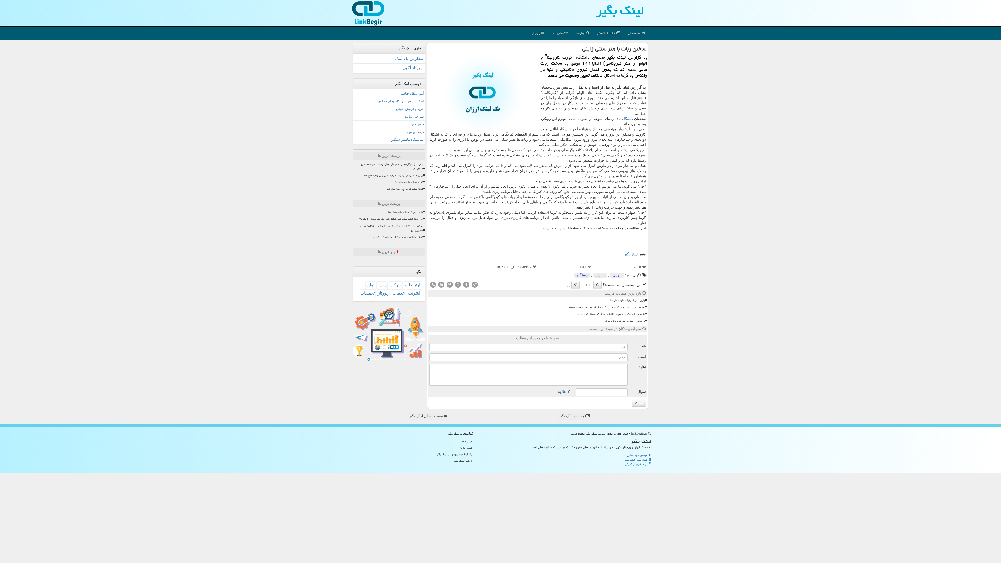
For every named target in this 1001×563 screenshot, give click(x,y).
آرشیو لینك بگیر (463, 460)
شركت (396, 285)
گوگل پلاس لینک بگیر (636, 459)
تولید (370, 285)
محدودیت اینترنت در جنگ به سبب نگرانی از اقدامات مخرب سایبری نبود (606, 307)
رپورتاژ (536, 33)
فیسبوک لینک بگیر (637, 455)
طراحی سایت (414, 116)
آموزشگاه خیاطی (412, 93)
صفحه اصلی (635, 33)
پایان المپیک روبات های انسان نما (627, 300)
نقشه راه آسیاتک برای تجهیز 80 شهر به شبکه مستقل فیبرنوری (611, 314)
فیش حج (418, 124)
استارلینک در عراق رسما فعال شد (405, 189)
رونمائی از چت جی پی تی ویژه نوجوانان (624, 320)
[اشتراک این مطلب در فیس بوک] (466, 284)
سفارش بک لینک (409, 58)
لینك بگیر (631, 254)
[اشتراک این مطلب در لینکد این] (441, 284)
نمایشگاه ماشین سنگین (407, 140)
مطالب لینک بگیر (572, 416)
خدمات (399, 293)
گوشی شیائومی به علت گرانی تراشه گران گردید (398, 237)
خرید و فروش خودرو (409, 109)
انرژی (617, 275)
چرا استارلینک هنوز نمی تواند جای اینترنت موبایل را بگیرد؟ (391, 219)
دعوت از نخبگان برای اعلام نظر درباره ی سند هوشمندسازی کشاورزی (392, 166)
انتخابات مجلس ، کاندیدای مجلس (400, 101)
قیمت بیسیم (415, 132)
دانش (600, 275)
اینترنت (414, 293)
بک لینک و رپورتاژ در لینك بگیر (454, 454)
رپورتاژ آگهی (413, 68)
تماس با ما (558, 33)
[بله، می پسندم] (597, 285)
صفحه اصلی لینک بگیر (426, 416)
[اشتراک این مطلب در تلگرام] (474, 284)
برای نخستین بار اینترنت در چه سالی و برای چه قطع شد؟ (393, 175)
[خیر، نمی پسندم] (575, 285)
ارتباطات (412, 285)
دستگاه (627, 119)
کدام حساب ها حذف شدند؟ (409, 182)
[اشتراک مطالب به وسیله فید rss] (433, 284)
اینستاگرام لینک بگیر (636, 464)
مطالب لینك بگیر (606, 33)
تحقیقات (367, 293)
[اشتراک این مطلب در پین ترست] (449, 284)
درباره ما (581, 33)
